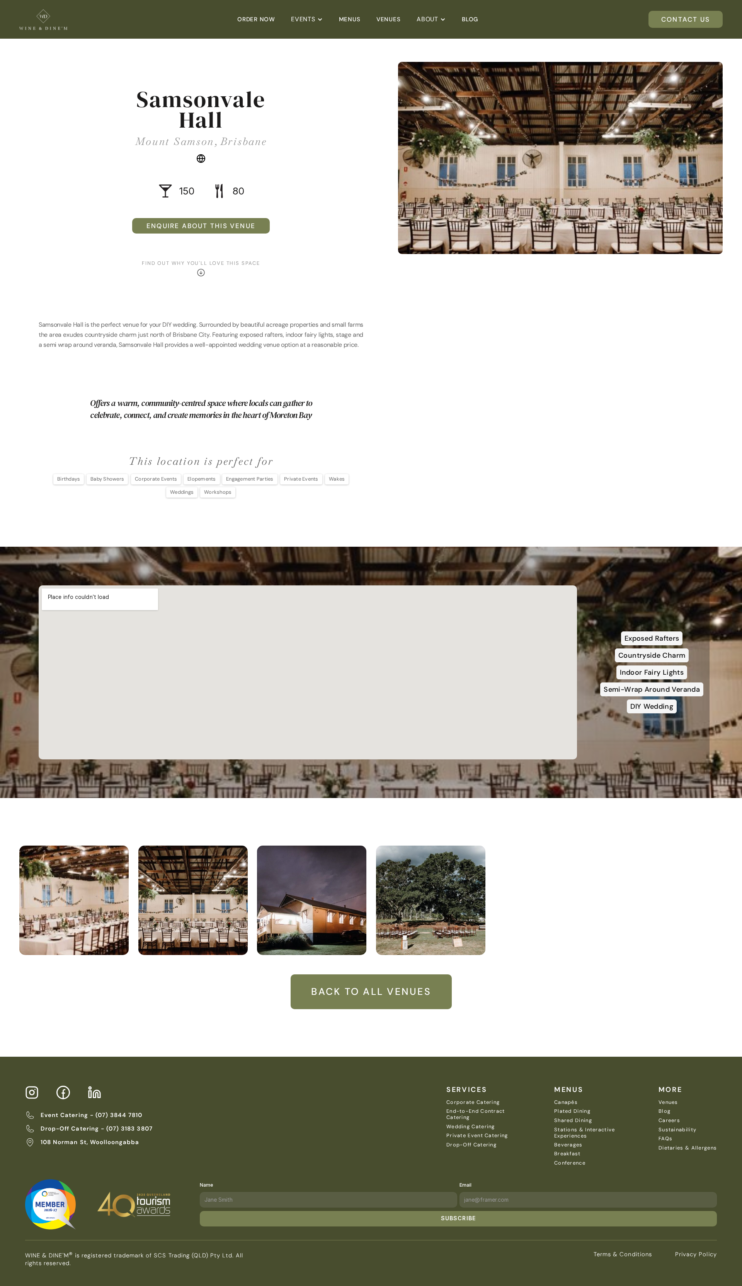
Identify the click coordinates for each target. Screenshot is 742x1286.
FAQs (665, 1138)
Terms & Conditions (623, 1254)
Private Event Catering (477, 1135)
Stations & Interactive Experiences (585, 1132)
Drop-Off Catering (471, 1144)
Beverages (568, 1144)
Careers (669, 1120)
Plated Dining (572, 1111)
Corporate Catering (473, 1102)
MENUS (569, 1089)
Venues (668, 1102)
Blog (665, 1111)
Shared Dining (573, 1120)
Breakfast (567, 1153)
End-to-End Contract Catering (476, 1114)
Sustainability (677, 1129)
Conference (569, 1163)
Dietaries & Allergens (688, 1147)
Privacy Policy (696, 1254)
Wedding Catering (470, 1126)
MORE (670, 1089)
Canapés (566, 1102)
